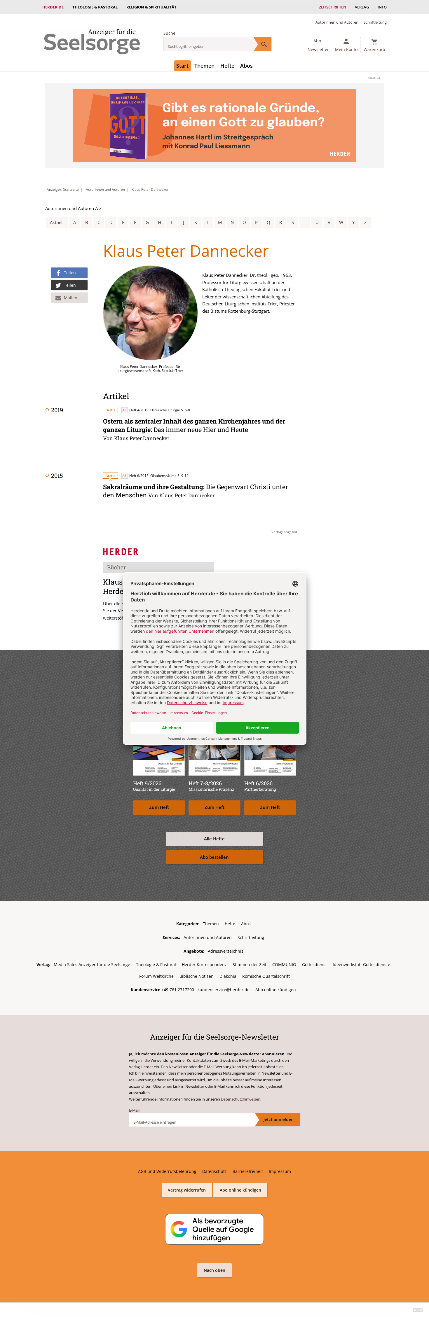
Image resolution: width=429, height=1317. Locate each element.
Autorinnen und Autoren (336, 22)
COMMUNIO (284, 964)
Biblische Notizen (196, 976)
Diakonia (227, 976)
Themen (204, 65)
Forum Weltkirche (156, 976)
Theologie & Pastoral (95, 7)
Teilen (70, 272)
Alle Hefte (214, 839)
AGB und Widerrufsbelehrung (167, 1171)
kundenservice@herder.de (224, 989)
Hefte (227, 65)
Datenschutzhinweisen (240, 1099)
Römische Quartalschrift (266, 976)
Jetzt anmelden (279, 1119)
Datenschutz (214, 1171)
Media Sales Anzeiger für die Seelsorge (92, 964)
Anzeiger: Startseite (63, 189)
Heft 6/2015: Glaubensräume (153, 475)
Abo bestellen (214, 857)
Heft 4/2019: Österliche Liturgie (154, 410)
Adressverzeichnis (225, 951)
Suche (169, 33)
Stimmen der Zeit (249, 964)
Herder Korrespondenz (204, 964)
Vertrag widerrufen (187, 1190)
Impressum (280, 1171)
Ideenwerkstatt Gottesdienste (361, 964)
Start (182, 65)
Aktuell (57, 222)
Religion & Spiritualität (151, 7)
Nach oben (214, 1270)
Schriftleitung (375, 22)
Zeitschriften (332, 7)
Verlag (362, 7)
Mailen (70, 297)
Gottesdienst (314, 964)
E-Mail (134, 1110)
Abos (246, 65)
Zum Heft (159, 807)
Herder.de (53, 7)
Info (382, 7)
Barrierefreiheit (248, 1171)
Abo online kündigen (275, 989)
